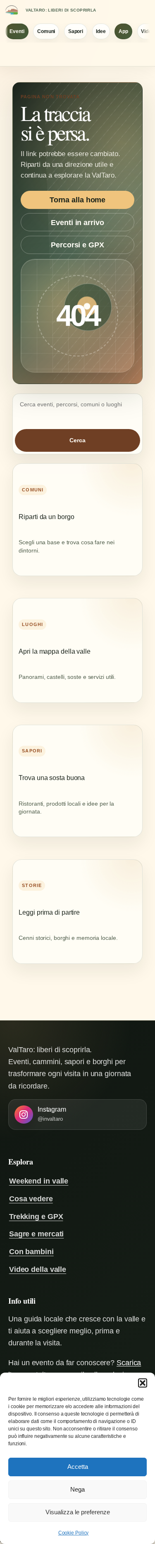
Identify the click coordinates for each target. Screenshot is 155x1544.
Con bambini (31, 1251)
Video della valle (37, 1269)
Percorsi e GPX (77, 244)
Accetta (77, 1466)
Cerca (77, 440)
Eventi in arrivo (77, 222)
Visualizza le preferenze (77, 1512)
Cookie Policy (73, 1533)
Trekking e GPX (36, 1216)
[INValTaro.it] (11, 10)
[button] (142, 1383)
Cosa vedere (31, 1198)
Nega (77, 1489)
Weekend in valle (38, 1180)
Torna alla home (78, 199)
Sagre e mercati (36, 1233)
